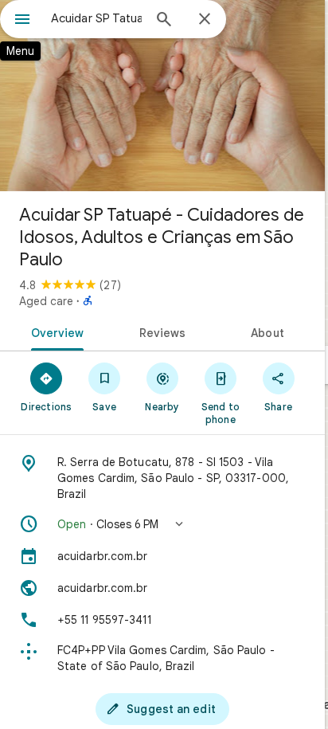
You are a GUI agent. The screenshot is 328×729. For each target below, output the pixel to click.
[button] (162, 524)
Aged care (46, 301)
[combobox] (96, 18)
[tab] (54, 331)
